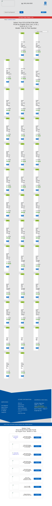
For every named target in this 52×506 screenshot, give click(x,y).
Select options (22, 55)
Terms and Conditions (22, 409)
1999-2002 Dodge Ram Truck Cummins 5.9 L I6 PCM (27, 470)
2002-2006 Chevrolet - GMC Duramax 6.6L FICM (27, 478)
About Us (20, 403)
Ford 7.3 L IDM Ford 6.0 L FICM (27, 487)
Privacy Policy (21, 406)
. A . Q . (20, 411)
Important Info (21, 404)
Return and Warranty (22, 408)
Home (5, 19)
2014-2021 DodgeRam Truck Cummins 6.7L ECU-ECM (27, 437)
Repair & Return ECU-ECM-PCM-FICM (27, 495)
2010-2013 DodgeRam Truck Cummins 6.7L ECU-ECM (27, 446)
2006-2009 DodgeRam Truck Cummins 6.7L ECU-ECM (27, 454)
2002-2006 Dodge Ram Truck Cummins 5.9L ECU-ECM (27, 462)
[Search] (21, 12)
